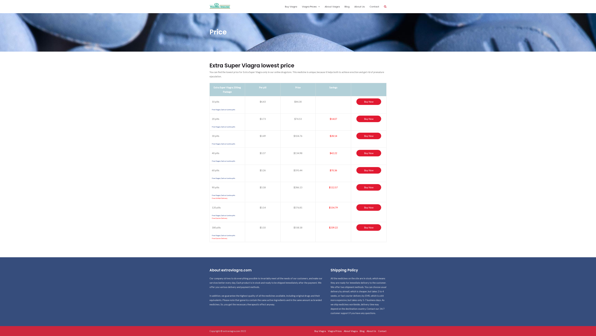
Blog (347, 6)
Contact (374, 6)
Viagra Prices (309, 6)
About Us (359, 6)
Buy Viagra (291, 6)
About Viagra (332, 6)
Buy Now (368, 101)
